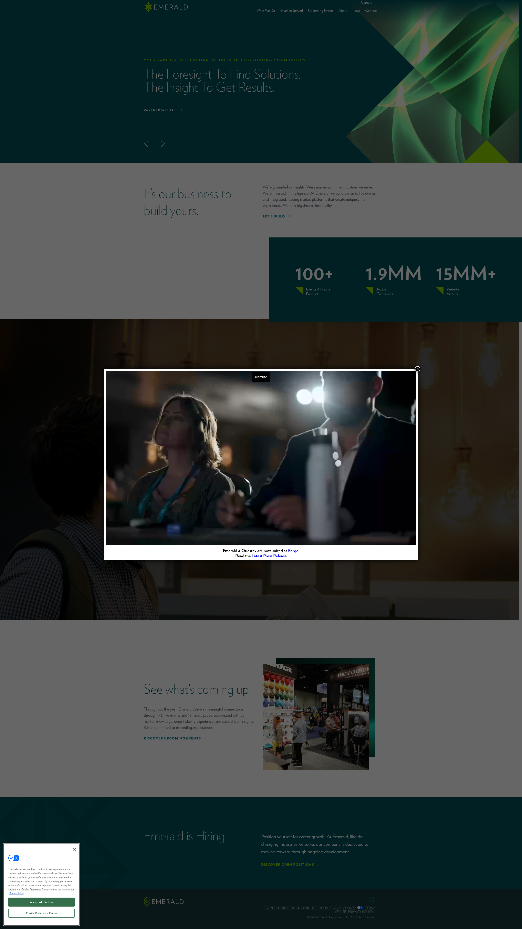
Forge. (293, 550)
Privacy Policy (16, 893)
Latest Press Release (269, 555)
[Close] (74, 849)
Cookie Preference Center (41, 913)
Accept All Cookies (41, 902)
